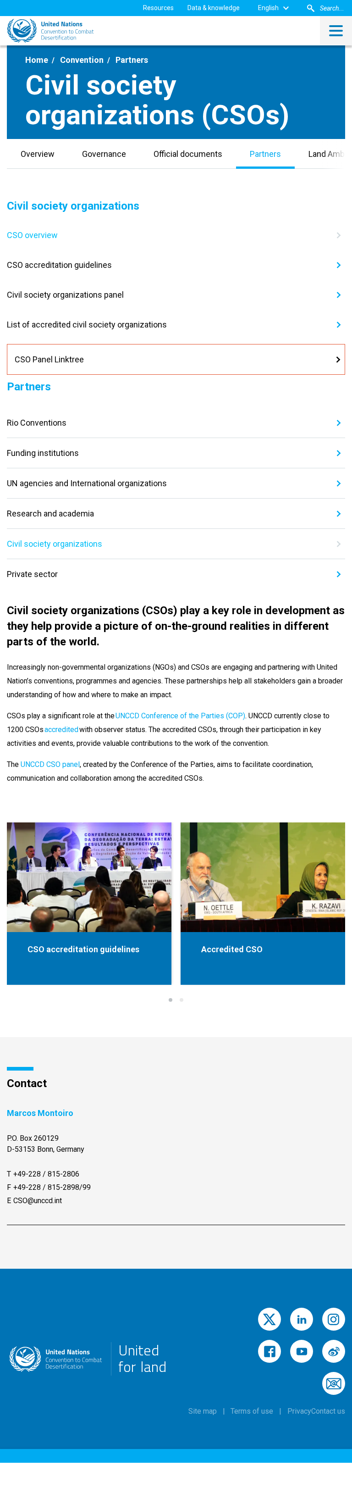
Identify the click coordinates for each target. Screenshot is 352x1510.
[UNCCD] (50, 30)
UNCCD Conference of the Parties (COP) (180, 715)
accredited (61, 729)
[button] (170, 1000)
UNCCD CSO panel (50, 764)
